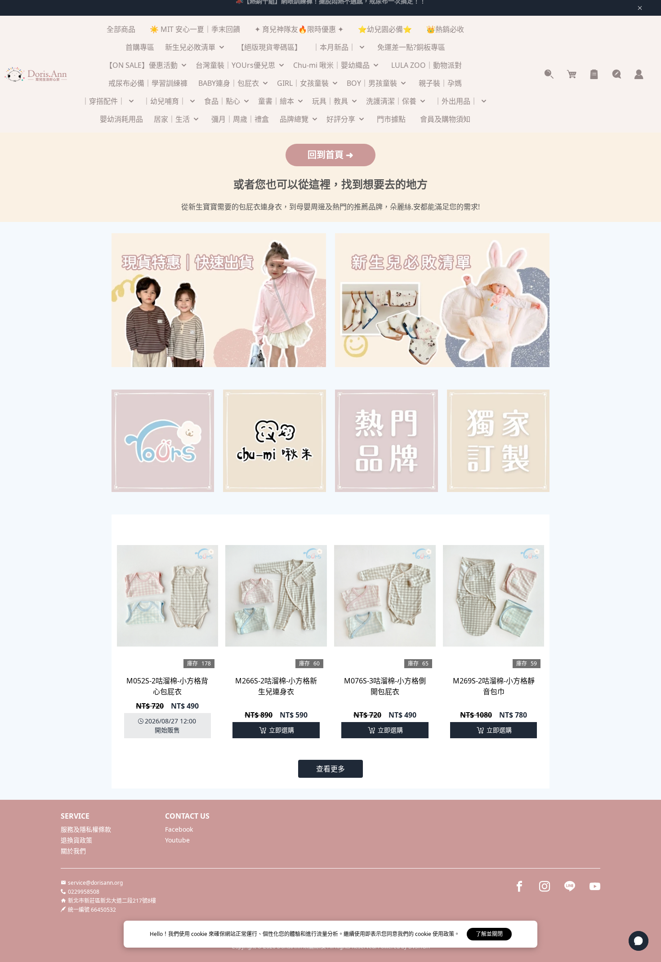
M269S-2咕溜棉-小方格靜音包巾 (494, 686)
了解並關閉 (489, 934)
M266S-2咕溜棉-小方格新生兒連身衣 (276, 686)
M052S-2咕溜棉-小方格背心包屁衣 (167, 686)
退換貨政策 (76, 840)
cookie (200, 934)
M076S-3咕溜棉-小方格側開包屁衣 (385, 686)
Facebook (179, 829)
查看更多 (330, 769)
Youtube (177, 840)
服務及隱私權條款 (86, 829)
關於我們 (73, 851)
